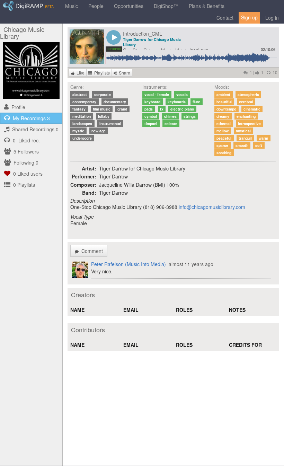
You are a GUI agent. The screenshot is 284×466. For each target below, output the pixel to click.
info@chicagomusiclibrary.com (212, 206)
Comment (91, 250)
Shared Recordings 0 (34, 129)
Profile (17, 107)
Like (79, 73)
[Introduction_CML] (87, 46)
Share (123, 73)
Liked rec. (26, 140)
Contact (224, 17)
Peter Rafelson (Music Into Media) (128, 264)
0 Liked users (26, 173)
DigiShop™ (166, 5)
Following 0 (24, 162)
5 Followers (25, 151)
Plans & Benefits (206, 5)
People (96, 5)
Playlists (101, 73)
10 (273, 72)
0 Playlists (22, 184)
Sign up (249, 17)
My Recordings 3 (30, 118)
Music (71, 5)
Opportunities (128, 5)
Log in (272, 17)
